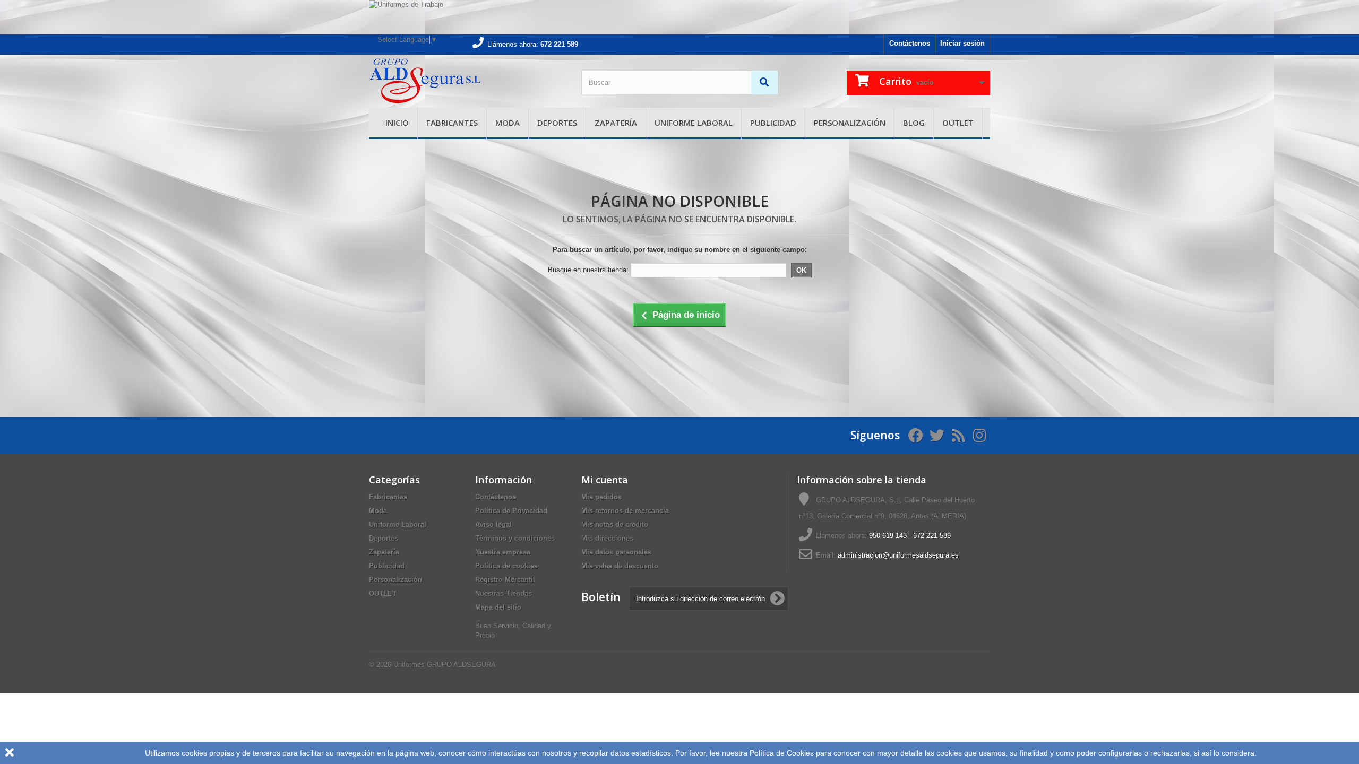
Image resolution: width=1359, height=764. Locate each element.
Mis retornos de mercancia (625, 511)
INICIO (397, 122)
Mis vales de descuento (619, 566)
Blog (914, 122)
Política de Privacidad (511, 511)
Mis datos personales (616, 552)
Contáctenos (909, 43)
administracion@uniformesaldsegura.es (898, 555)
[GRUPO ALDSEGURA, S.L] (467, 81)
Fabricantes (452, 122)
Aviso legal (493, 524)
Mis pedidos (601, 497)
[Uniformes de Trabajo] (679, 17)
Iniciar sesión (962, 43)
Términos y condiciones (515, 538)
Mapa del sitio (498, 607)
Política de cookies (506, 566)
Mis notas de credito (614, 524)
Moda (507, 122)
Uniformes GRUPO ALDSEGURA (444, 664)
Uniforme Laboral (694, 122)
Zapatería (616, 122)
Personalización (849, 122)
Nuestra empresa (502, 552)
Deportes (557, 122)
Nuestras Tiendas (503, 593)
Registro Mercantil (505, 580)
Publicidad (773, 122)
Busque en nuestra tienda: (588, 270)
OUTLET (958, 122)
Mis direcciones (607, 538)
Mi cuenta (604, 479)
